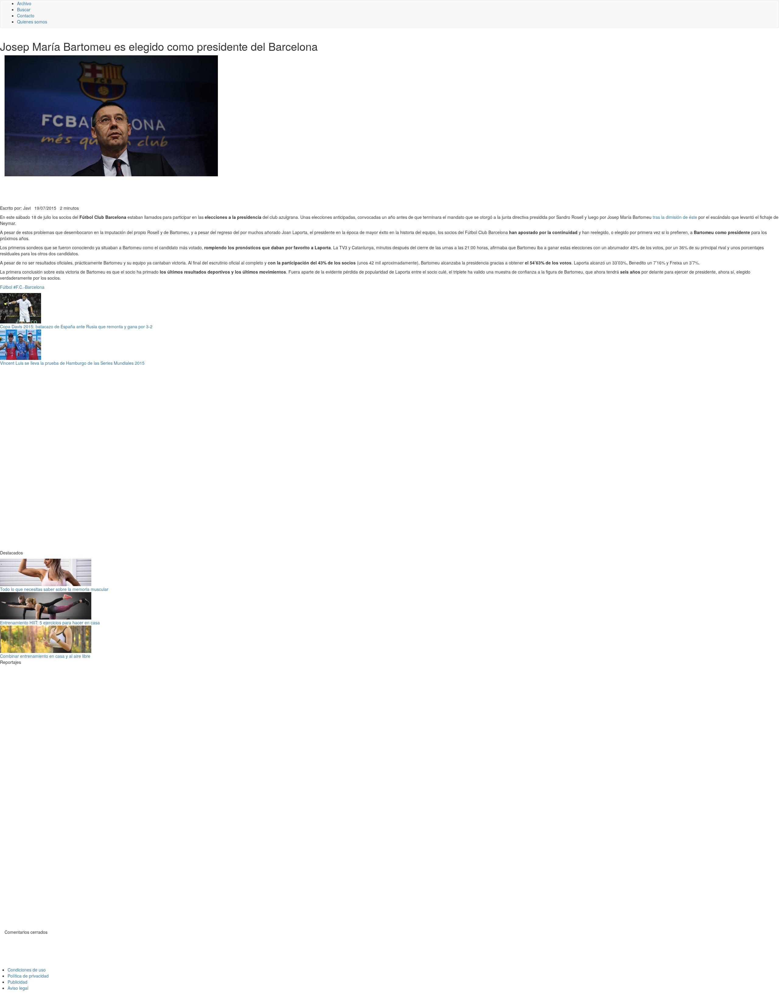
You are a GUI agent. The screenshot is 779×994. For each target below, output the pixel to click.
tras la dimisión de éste (675, 217)
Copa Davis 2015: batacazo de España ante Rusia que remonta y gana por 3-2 (76, 326)
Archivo (24, 3)
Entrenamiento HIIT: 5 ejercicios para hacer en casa (50, 623)
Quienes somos (32, 22)
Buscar (23, 9)
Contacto (25, 15)
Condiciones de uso (27, 970)
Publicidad (17, 982)
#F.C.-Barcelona (28, 287)
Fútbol (6, 287)
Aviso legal (18, 988)
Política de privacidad (28, 976)
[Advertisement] (149, 190)
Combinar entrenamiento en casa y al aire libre (45, 656)
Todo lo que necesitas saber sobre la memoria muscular (54, 589)
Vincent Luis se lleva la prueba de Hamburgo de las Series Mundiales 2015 (72, 363)
